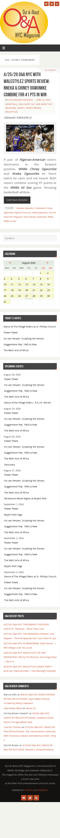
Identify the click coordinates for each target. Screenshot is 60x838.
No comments (50, 70)
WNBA (50, 217)
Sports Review (33, 108)
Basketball (11, 104)
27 (28, 296)
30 (50, 296)
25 (14, 296)
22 (43, 290)
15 (43, 285)
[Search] (52, 239)
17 (7, 290)
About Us (31, 708)
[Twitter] (51, 4)
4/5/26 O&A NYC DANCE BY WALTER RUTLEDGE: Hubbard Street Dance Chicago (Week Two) (29, 717)
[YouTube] (46, 4)
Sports (21, 108)
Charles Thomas (12, 727)
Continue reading (17, 200)
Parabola (29, 790)
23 (50, 290)
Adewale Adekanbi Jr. (25, 208)
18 (14, 290)
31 (7, 302)
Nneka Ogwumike (40, 212)
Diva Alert (24, 104)
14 (36, 285)
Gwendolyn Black (13, 708)
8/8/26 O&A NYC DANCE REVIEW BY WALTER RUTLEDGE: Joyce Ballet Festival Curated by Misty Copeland (29, 699)
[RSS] (57, 4)
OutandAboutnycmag (20, 100)
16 (50, 285)
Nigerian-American (22, 212)
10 (7, 285)
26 (21, 296)
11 (14, 285)
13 (28, 285)
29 (43, 296)
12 (21, 285)
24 (7, 296)
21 (36, 290)
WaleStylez (11, 111)
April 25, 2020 (43, 100)
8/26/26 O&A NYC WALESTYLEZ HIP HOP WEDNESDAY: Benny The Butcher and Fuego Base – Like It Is (30, 657)
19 (21, 290)
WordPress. (42, 790)
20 (28, 290)
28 (36, 296)
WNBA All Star (10, 221)
